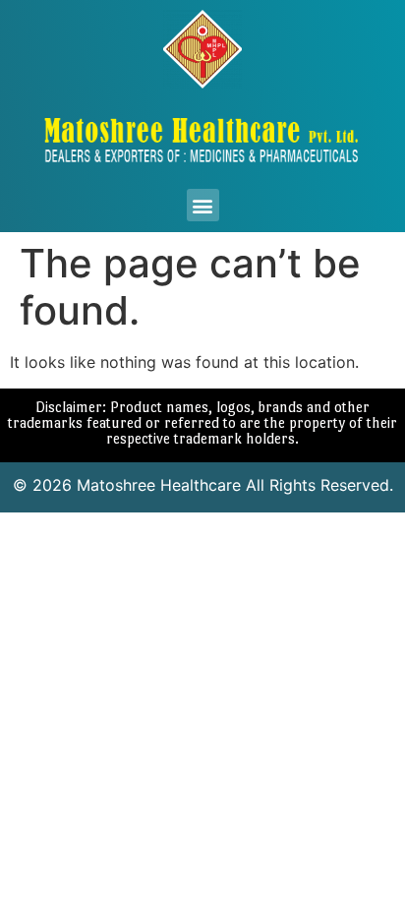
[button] (203, 205)
